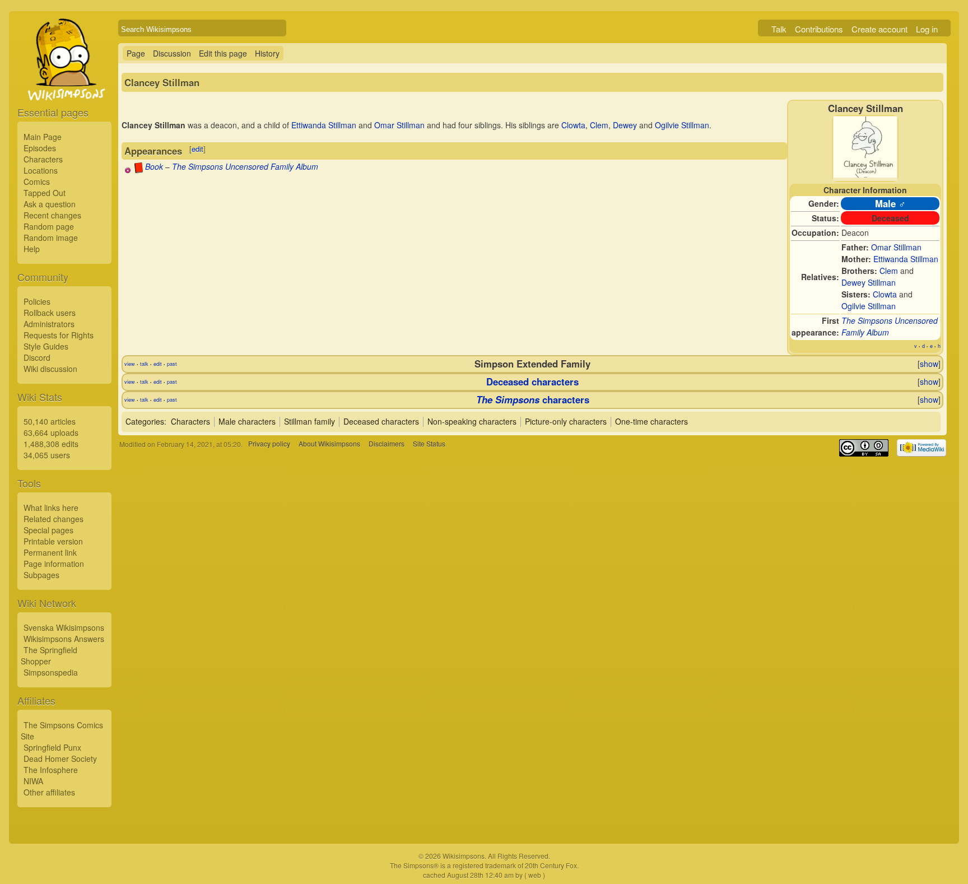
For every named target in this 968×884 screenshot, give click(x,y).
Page (136, 53)
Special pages (48, 530)
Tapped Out (45, 192)
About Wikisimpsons (329, 444)
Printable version (53, 541)
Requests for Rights (59, 335)
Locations (41, 170)
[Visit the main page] (64, 85)
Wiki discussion (50, 368)
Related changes (53, 518)
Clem (888, 270)
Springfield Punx (52, 747)
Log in (927, 29)
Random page (49, 226)
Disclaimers (386, 444)
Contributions (819, 29)
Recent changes (52, 215)
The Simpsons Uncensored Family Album (245, 166)
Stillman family (309, 421)
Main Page (43, 136)
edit (197, 148)
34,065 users (47, 454)
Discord (37, 357)
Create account (879, 29)
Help (32, 248)
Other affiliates (49, 792)
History (267, 53)
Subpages (41, 574)
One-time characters (651, 421)
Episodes (40, 147)
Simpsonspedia (51, 672)
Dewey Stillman (868, 282)
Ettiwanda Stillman (905, 258)
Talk (779, 29)
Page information (54, 563)
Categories (144, 421)
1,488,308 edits (51, 443)
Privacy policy (269, 444)
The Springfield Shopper (49, 655)
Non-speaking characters (471, 421)
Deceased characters (532, 381)
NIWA (33, 781)
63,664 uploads (51, 432)
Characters (43, 159)
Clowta (885, 294)
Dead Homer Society (60, 758)
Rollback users (50, 312)
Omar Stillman (896, 247)
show (929, 363)
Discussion (172, 53)
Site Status (429, 444)
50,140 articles (50, 421)
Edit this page (223, 53)
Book (154, 166)
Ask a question (50, 204)
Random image (51, 237)
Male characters (247, 421)
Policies (37, 301)
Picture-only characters (566, 421)
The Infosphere (51, 769)
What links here (51, 507)
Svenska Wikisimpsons (64, 627)
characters (532, 399)
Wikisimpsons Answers (64, 638)
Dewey (625, 125)
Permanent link (50, 552)
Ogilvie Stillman (868, 305)
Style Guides (46, 346)
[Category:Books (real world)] (138, 169)
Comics (37, 181)
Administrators (49, 323)
